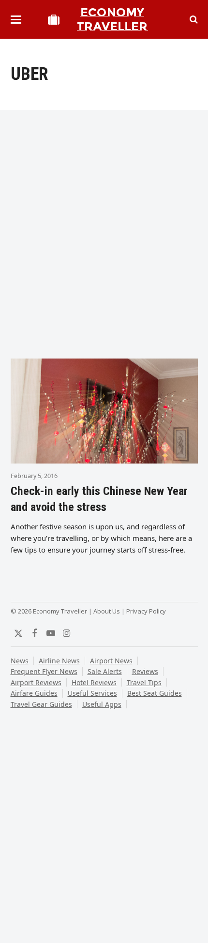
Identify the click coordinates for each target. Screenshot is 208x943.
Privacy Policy (146, 611)
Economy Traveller (112, 19)
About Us (106, 611)
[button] (16, 19)
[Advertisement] (104, 238)
